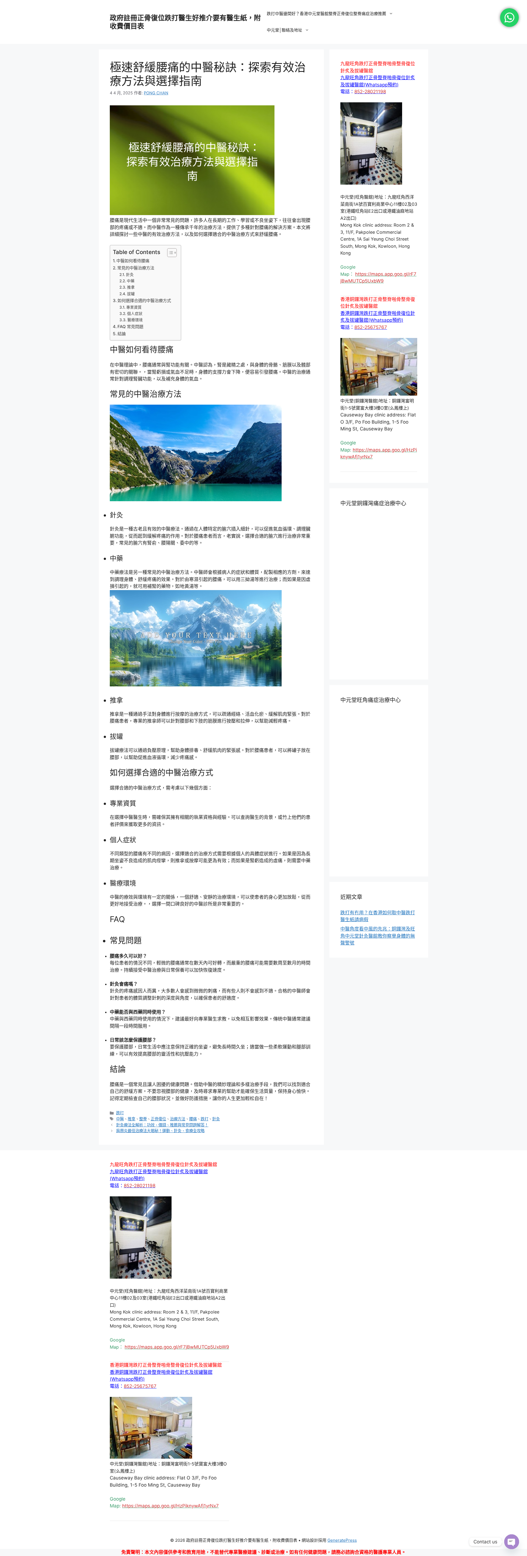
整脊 (143, 1119)
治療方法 (177, 1119)
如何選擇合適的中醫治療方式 (144, 300)
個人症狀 (134, 313)
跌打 (120, 1112)
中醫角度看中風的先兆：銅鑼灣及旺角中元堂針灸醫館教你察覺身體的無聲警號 (377, 936)
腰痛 (193, 1119)
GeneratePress (342, 1540)
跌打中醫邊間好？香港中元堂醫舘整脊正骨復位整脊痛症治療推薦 (326, 13)
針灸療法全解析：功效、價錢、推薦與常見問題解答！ (162, 1125)
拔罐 (131, 294)
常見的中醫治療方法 (135, 267)
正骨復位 (158, 1119)
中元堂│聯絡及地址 (284, 30)
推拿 (131, 287)
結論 (121, 333)
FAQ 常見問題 (130, 326)
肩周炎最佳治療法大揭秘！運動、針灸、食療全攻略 (160, 1130)
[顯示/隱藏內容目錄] (169, 252)
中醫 (120, 1119)
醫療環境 (135, 320)
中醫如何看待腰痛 (132, 260)
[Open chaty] (511, 1541)
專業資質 (134, 307)
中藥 (130, 281)
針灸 (130, 274)
